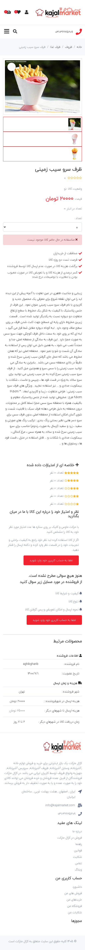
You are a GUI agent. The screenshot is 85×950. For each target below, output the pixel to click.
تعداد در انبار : (73, 208)
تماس (78, 863)
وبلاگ (78, 869)
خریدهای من (74, 899)
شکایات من (75, 912)
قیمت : (77, 198)
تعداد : (78, 218)
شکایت (77, 856)
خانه (79, 47)
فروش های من (73, 893)
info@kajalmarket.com (60, 805)
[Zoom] (11, 67)
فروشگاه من (74, 906)
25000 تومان (17, 710)
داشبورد (77, 886)
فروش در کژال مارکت (69, 837)
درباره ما (77, 831)
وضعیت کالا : (74, 188)
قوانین (78, 850)
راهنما (79, 844)
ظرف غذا (55, 47)
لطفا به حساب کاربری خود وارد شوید (51, 560)
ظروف (68, 47)
